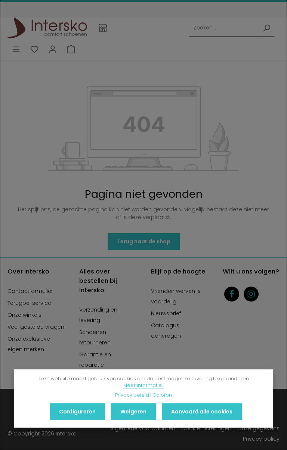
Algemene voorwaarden (142, 428)
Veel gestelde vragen (35, 327)
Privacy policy (261, 439)
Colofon (162, 395)
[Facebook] (231, 294)
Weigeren (133, 411)
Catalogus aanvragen (166, 331)
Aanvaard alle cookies (201, 411)
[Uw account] (52, 49)
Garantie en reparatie (95, 360)
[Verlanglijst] (34, 49)
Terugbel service (29, 303)
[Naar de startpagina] (47, 28)
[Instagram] (251, 294)
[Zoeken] (266, 28)
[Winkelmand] (70, 49)
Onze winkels (24, 315)
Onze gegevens (258, 428)
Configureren (77, 411)
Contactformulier (30, 291)
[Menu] (15, 49)
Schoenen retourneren (95, 337)
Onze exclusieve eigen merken (28, 344)
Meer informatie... (143, 385)
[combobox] (224, 28)
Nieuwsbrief (166, 313)
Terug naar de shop (143, 241)
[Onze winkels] (103, 28)
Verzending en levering (98, 315)
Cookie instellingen (206, 428)
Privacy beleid (132, 395)
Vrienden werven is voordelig (176, 296)
